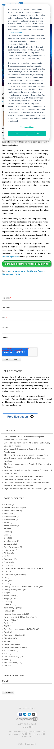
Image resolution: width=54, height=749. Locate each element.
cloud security (12, 541)
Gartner (9, 562)
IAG (7, 577)
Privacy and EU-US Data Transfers (20, 617)
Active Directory (13, 510)
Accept (17, 133)
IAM (8, 580)
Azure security (12, 526)
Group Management (15, 574)
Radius (8, 623)
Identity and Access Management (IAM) (23, 586)
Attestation (10, 513)
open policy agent (13, 608)
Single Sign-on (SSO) (15, 647)
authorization (11, 520)
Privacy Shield (11, 620)
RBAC (8, 626)
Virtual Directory (13, 662)
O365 (8, 602)
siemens (9, 641)
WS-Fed (9, 665)
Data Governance (13, 547)
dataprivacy (10, 550)
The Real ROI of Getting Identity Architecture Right (26, 455)
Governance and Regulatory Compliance (23, 568)
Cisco (8, 532)
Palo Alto (9, 611)
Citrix (7, 535)
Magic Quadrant (12, 599)
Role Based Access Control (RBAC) (21, 629)
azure (8, 523)
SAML (8, 632)
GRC (7, 571)
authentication (11, 516)
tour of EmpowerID (10, 256)
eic (7, 556)
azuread (9, 529)
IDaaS (8, 583)
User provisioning (16, 271)
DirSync (9, 553)
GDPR (8, 565)
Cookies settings (27, 127)
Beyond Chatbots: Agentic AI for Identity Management (27, 488)
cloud (8, 538)
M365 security (11, 596)
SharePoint (10, 638)
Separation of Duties (14, 635)
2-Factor (9, 504)
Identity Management (15, 589)
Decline (37, 133)
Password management (16, 614)
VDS (7, 659)
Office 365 (10, 605)
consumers (10, 544)
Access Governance (15, 507)
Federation (10, 559)
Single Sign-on (12, 644)
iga (7, 592)
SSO (7, 653)
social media (11, 650)
